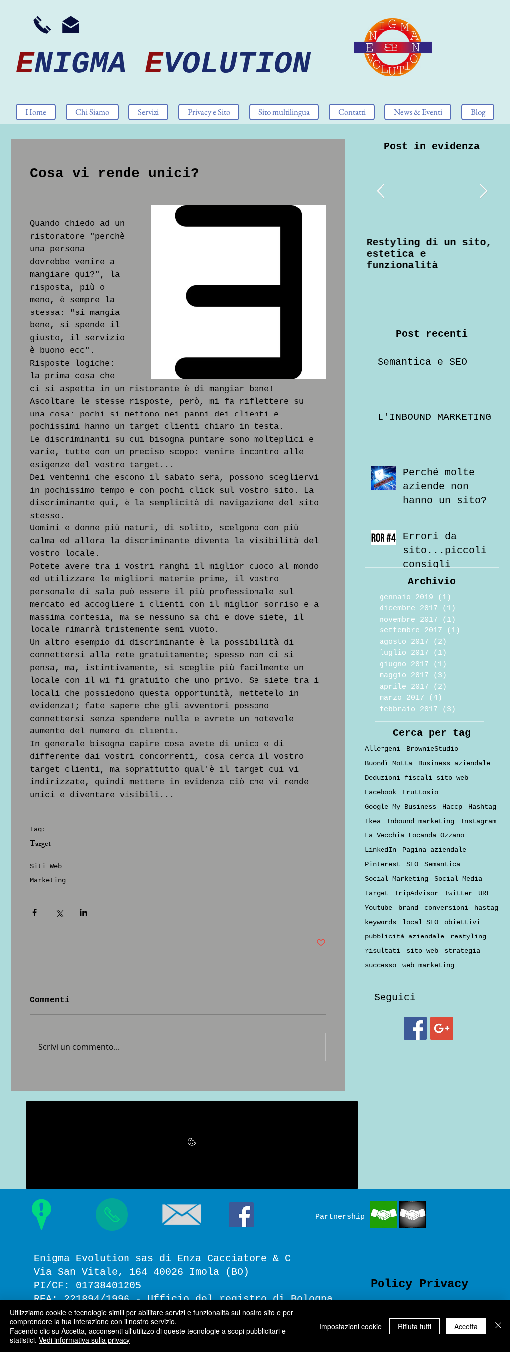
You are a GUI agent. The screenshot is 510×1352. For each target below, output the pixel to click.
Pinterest (382, 864)
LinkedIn (380, 850)
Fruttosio (420, 792)
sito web (422, 951)
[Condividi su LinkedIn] (83, 912)
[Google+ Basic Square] (441, 1028)
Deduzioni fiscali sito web (416, 778)
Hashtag (482, 807)
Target (40, 844)
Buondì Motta (388, 763)
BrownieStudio (432, 749)
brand (408, 908)
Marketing (48, 880)
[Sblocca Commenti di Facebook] (192, 1145)
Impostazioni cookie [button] (350, 1326)
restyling (468, 936)
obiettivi (462, 922)
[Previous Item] (380, 191)
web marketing (428, 965)
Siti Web (46, 866)
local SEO (420, 922)
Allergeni (382, 749)
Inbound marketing (420, 821)
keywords (380, 922)
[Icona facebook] (241, 1214)
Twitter (458, 893)
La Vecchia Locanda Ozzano (414, 835)
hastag (486, 908)
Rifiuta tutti (414, 1326)
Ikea (373, 821)
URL (484, 893)
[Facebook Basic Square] (415, 1028)
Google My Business (400, 807)
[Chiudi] (498, 1326)
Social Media (458, 879)
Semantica (442, 864)
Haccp (452, 807)
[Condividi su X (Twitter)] (59, 912)
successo (380, 965)
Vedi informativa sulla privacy (84, 1340)
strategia (462, 951)
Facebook (380, 792)
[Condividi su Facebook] (34, 912)
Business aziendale (454, 763)
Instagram (478, 821)
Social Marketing (396, 879)
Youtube (378, 908)
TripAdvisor (416, 893)
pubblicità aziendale (404, 936)
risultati (382, 951)
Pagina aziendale (434, 850)
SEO (412, 864)
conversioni (446, 908)
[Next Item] (483, 191)
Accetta (466, 1326)
